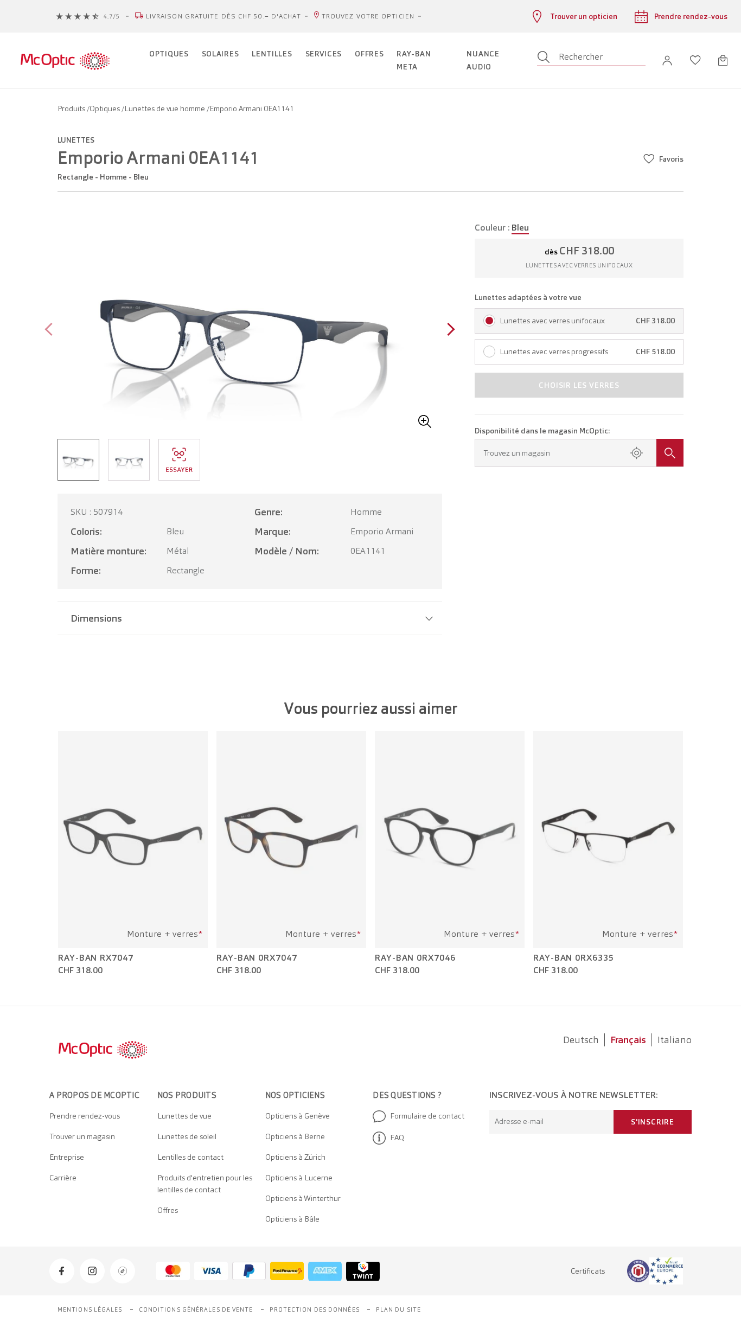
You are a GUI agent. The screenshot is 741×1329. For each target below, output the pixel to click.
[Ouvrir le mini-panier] (723, 60)
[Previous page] (51, 330)
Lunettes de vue (184, 1116)
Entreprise (66, 1157)
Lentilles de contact (190, 1157)
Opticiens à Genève (297, 1116)
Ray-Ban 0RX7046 (415, 958)
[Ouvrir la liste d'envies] (695, 60)
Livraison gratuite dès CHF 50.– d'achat (223, 16)
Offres (167, 1210)
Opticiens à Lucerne (299, 1178)
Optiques (106, 108)
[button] (667, 60)
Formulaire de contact (427, 1116)
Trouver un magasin (82, 1136)
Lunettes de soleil (186, 1136)
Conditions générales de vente (196, 1309)
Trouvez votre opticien (368, 16)
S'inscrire (652, 1122)
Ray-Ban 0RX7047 (256, 958)
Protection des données (315, 1309)
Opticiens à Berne (295, 1136)
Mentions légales (90, 1309)
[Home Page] (65, 60)
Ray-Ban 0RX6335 (573, 958)
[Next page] (448, 330)
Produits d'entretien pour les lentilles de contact (204, 1183)
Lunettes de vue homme (165, 108)
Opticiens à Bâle (292, 1219)
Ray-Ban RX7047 (95, 958)
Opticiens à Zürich (295, 1157)
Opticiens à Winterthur (303, 1198)
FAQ (397, 1137)
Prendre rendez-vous (84, 1116)
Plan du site (398, 1309)
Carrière (62, 1178)
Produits (72, 108)
